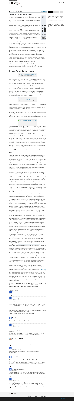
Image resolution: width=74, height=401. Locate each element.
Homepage (43, 396)
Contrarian (14, 298)
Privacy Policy (19, 399)
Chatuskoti (43, 37)
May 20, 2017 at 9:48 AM (16, 326)
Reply (10, 314)
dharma (14, 6)
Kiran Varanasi (44, 11)
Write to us (31, 396)
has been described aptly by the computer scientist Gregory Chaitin (29, 244)
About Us (37, 396)
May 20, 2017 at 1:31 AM (16, 340)
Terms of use (24, 399)
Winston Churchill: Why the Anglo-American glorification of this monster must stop (55, 17)
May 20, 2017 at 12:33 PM (16, 318)
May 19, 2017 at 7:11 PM (16, 357)
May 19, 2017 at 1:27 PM (16, 370)
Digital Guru (63, 398)
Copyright (10, 399)
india (22, 6)
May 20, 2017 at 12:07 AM (16, 349)
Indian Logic (44, 38)
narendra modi (18, 6)
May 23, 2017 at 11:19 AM (16, 299)
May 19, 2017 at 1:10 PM (16, 380)
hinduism (25, 6)
